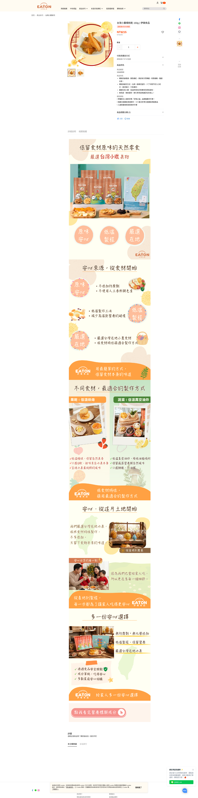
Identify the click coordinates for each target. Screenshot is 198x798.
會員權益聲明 (113, 797)
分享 (121, 119)
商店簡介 (79, 794)
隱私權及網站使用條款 (84, 797)
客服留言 (112, 794)
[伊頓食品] (44, 6)
